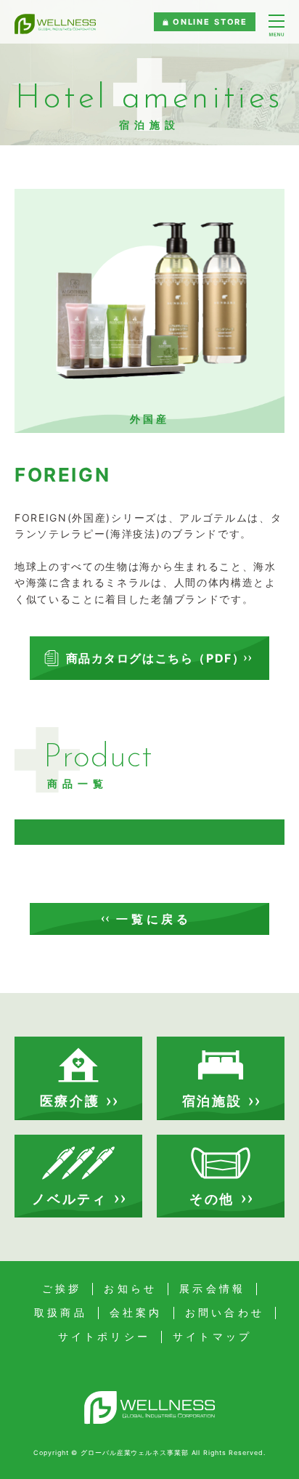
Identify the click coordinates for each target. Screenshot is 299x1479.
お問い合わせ (224, 1312)
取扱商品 (60, 1312)
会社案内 (136, 1312)
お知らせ (130, 1288)
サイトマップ (212, 1336)
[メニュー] (276, 26)
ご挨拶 (62, 1288)
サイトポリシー (104, 1336)
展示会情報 (212, 1288)
